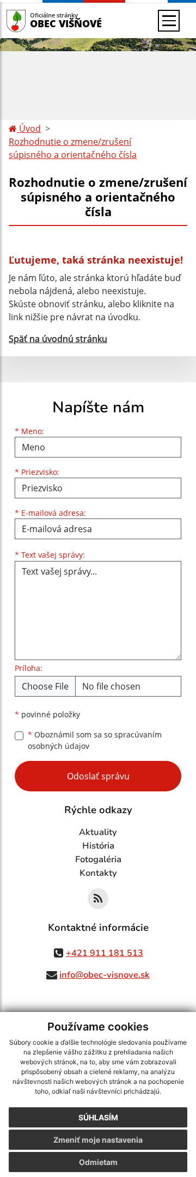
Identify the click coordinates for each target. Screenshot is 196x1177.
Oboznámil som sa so (95, 740)
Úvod (29, 129)
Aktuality (98, 832)
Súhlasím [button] (98, 1117)
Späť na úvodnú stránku (58, 339)
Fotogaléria (98, 859)
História (98, 846)
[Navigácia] (169, 21)
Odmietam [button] (98, 1162)
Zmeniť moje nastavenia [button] (98, 1139)
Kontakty (98, 873)
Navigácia (32, 20)
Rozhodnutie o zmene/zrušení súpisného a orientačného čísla (73, 148)
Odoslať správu (98, 776)
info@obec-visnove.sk (104, 975)
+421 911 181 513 (104, 953)
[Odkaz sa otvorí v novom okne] (98, 898)
